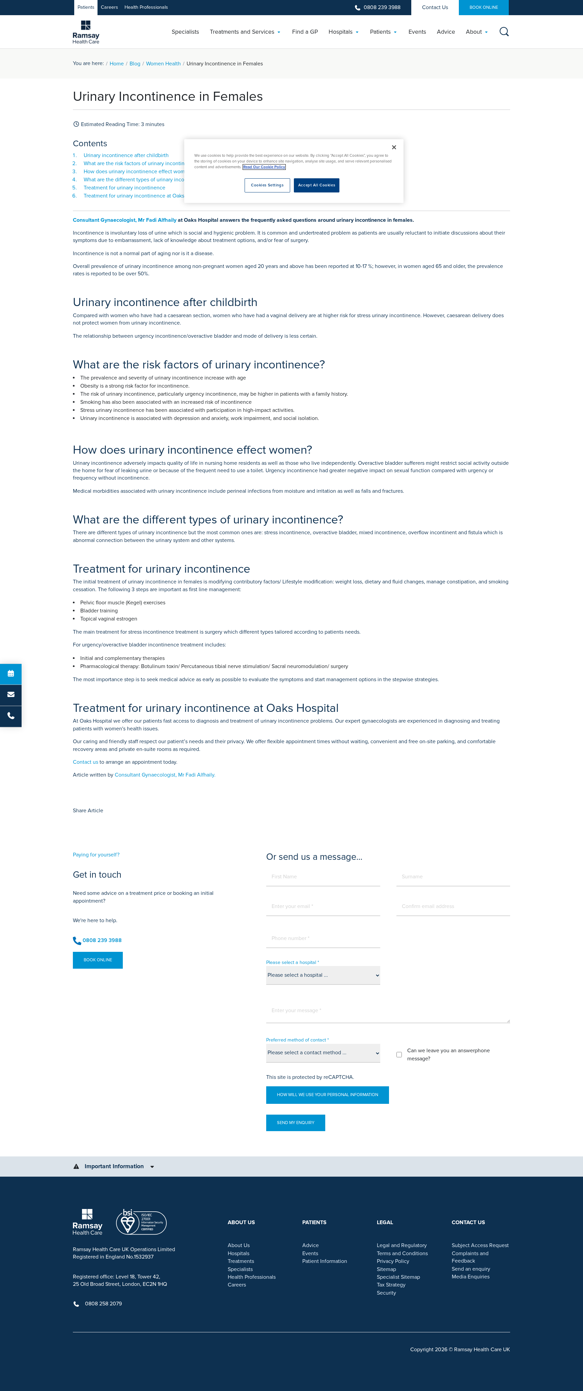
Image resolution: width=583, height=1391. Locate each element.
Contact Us (435, 7)
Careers (109, 7)
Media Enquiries (471, 1276)
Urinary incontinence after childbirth (126, 155)
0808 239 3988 (382, 7)
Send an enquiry (471, 1269)
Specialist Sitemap (398, 1277)
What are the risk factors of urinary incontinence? (141, 163)
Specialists (240, 1269)
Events (310, 1253)
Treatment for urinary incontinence (124, 187)
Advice (310, 1245)
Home (117, 63)
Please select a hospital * (292, 962)
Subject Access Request (480, 1245)
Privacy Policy (393, 1261)
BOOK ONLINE (484, 7)
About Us (239, 1245)
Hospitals (238, 1253)
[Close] (394, 147)
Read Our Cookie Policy (264, 167)
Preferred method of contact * (297, 1040)
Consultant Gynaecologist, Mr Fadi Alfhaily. (165, 775)
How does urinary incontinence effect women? (138, 171)
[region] (294, 171)
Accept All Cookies (316, 185)
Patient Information (324, 1261)
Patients (86, 7)
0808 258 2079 (103, 1303)
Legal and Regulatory (402, 1245)
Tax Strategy (391, 1284)
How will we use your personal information (327, 1094)
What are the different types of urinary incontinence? (145, 179)
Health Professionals (146, 7)
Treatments (241, 1261)
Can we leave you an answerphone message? (448, 1054)
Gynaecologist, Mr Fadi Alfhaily (138, 220)
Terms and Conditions (402, 1253)
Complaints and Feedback (470, 1257)
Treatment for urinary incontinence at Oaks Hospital (144, 195)
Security (386, 1293)
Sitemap (386, 1269)
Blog (135, 63)
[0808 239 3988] (11, 716)
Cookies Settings (267, 185)
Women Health (163, 63)
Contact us (85, 762)
